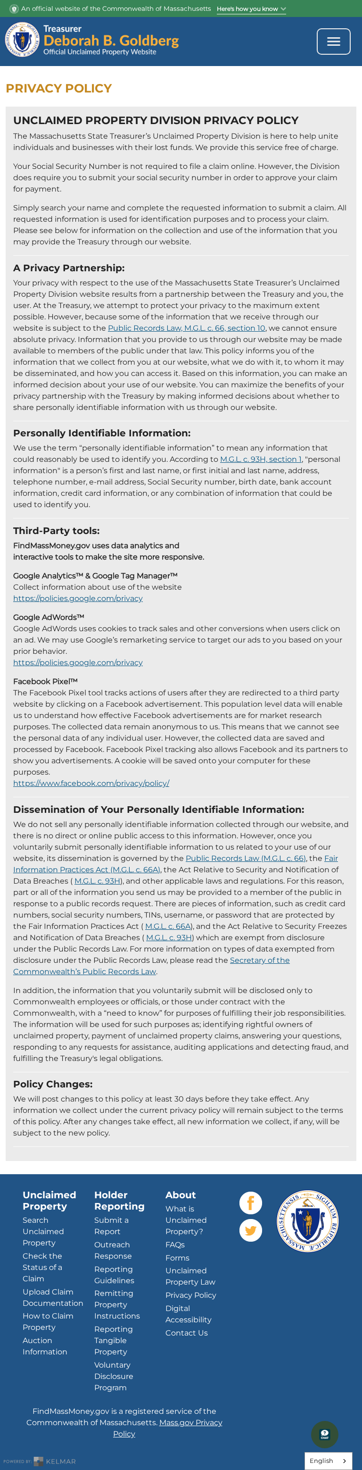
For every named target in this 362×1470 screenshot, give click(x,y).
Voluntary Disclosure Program (113, 1376)
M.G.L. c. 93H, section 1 (261, 459)
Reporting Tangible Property (113, 1340)
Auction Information (45, 1346)
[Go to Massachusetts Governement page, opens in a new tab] (307, 1221)
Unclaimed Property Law (190, 1276)
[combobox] (328, 1461)
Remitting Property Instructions (117, 1304)
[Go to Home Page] (103, 41)
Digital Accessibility (188, 1314)
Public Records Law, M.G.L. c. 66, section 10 (186, 328)
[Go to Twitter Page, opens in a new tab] (251, 1230)
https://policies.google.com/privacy (78, 598)
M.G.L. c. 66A (167, 926)
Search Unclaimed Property (43, 1231)
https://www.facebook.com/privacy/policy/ (91, 783)
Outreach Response (113, 1250)
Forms (177, 1257)
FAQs (175, 1244)
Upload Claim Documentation (53, 1297)
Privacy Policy (190, 1295)
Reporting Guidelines (114, 1275)
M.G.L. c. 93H (97, 881)
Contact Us (186, 1332)
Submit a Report (111, 1226)
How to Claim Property (48, 1321)
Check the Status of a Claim (42, 1267)
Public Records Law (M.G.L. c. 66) (246, 858)
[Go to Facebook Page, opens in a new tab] (251, 1203)
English (321, 1460)
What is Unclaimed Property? (186, 1220)
